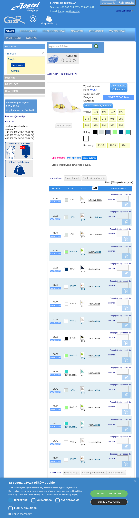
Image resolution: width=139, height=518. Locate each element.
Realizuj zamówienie (94, 178)
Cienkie (15, 70)
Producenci (28, 31)
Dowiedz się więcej (68, 494)
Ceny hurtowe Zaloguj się (118, 87)
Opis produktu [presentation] (58, 158)
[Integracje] (33, 20)
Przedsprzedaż (54, 31)
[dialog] (69, 498)
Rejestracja (126, 2)
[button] (126, 204)
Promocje (96, 31)
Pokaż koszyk (72, 178)
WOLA (93, 89)
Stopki (11, 59)
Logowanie (108, 2)
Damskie (11, 46)
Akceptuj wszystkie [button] (109, 493)
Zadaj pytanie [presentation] (89, 158)
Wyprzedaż (117, 31)
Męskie (10, 77)
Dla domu (11, 91)
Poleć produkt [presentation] (74, 158)
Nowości (77, 31)
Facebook (9, 121)
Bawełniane (18, 65)
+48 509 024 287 (69, 7)
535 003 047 (87, 7)
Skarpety (11, 53)
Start (10, 31)
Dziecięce (12, 84)
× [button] (135, 481)
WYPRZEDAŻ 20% (118, 97)
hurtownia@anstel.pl (69, 11)
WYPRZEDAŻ (55, 202)
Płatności (13, 38)
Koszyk (31, 38)
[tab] (58, 158)
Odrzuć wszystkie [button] (109, 502)
